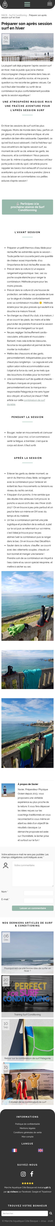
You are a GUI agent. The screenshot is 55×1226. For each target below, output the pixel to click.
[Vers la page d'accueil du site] (4, 4)
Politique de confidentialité (27, 1124)
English (40, 1150)
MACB (4, 15)
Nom (4, 891)
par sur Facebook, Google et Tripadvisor (27, 1187)
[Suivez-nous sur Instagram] (23, 1175)
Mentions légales (27, 1128)
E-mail (5, 899)
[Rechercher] (51, 1213)
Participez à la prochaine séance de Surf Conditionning (27, 207)
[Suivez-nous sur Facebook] (32, 1175)
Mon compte (27, 1137)
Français (14, 1150)
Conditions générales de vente (28, 1132)
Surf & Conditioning (18, 15)
